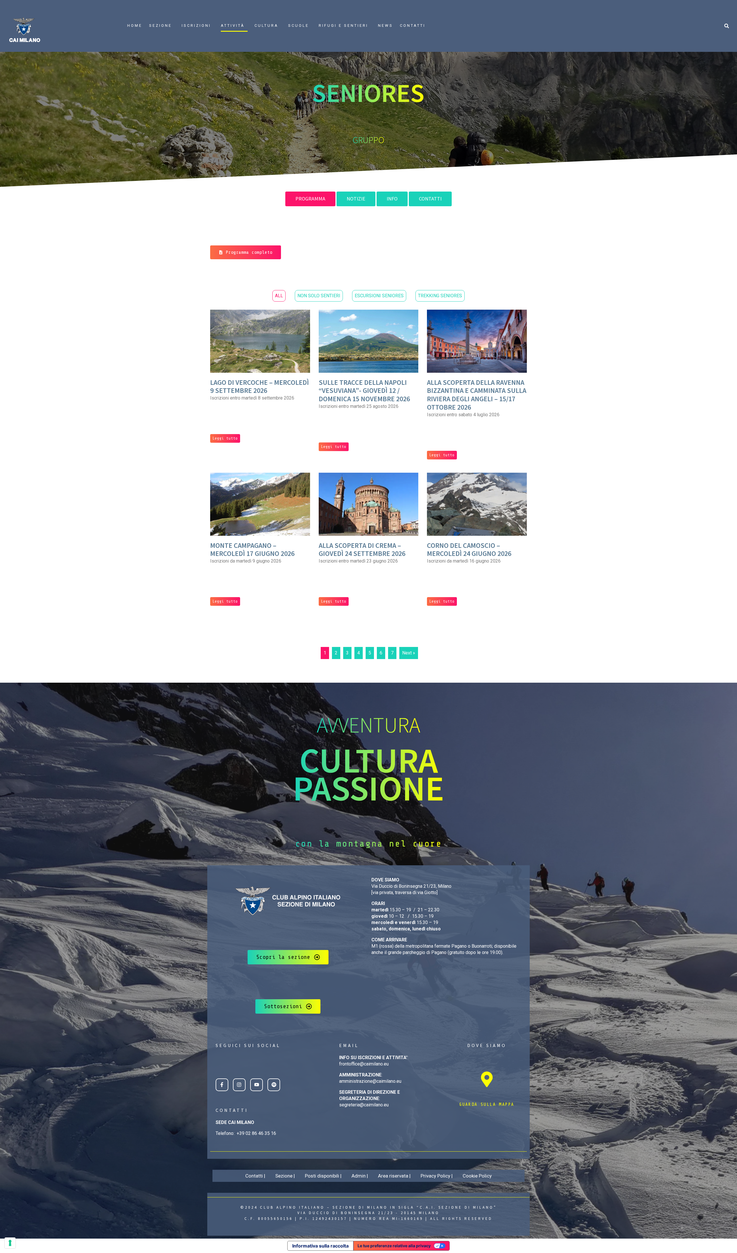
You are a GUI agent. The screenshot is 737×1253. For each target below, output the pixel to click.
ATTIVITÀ (233, 25)
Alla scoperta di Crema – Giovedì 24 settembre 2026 (362, 549)
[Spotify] (273, 1084)
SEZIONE (160, 25)
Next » (408, 653)
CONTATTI (413, 25)
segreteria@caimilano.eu (364, 1105)
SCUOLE (298, 25)
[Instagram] (239, 1084)
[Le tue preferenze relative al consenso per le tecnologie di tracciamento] (10, 1242)
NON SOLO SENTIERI (318, 295)
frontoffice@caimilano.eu (364, 1064)
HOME (134, 25)
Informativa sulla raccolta (320, 1246)
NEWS (385, 25)
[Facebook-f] (222, 1084)
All (279, 295)
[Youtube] (256, 1084)
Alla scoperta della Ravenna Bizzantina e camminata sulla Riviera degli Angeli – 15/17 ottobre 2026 (476, 395)
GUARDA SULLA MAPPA (486, 1104)
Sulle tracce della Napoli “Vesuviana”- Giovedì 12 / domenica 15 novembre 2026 (364, 391)
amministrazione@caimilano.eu (370, 1081)
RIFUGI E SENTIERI (343, 25)
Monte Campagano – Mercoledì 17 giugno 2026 (252, 549)
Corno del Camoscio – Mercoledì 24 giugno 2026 (469, 549)
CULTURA (266, 25)
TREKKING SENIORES (440, 295)
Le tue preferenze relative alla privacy (394, 1245)
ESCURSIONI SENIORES (379, 295)
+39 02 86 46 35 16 (256, 1133)
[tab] (310, 199)
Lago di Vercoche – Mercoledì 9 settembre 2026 (259, 386)
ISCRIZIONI (196, 25)
